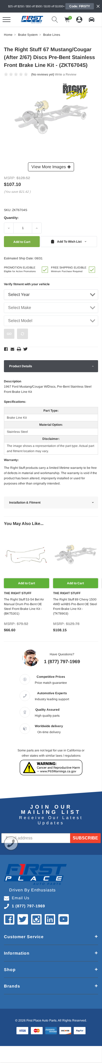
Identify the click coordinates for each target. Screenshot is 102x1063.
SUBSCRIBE (85, 838)
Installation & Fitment (25, 502)
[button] (91, 19)
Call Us (11, 843)
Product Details (20, 366)
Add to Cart (26, 583)
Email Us (21, 898)
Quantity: (11, 218)
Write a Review (65, 74)
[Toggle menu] (6, 20)
